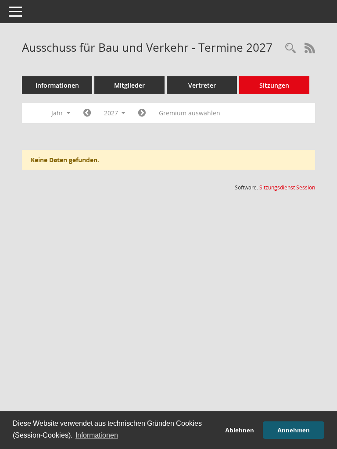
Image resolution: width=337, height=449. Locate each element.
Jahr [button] (58, 113)
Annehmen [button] (293, 430)
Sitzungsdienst (287, 187)
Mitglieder (129, 85)
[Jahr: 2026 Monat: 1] (87, 113)
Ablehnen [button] (239, 430)
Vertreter (202, 85)
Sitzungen (274, 85)
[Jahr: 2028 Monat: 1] (142, 113)
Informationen (57, 85)
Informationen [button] (96, 435)
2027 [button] (112, 113)
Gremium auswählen (189, 113)
